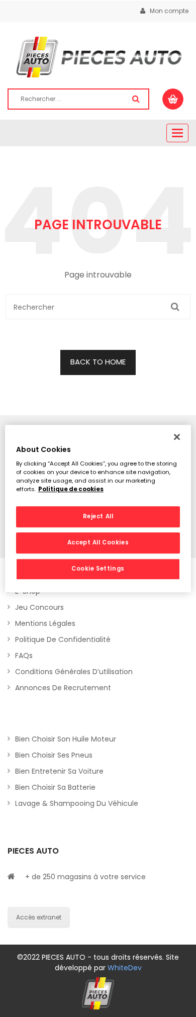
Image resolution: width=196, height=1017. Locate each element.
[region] (98, 509)
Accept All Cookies (98, 542)
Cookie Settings (98, 569)
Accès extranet (38, 917)
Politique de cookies (71, 489)
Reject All (98, 517)
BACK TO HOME (98, 361)
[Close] (177, 437)
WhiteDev (125, 968)
